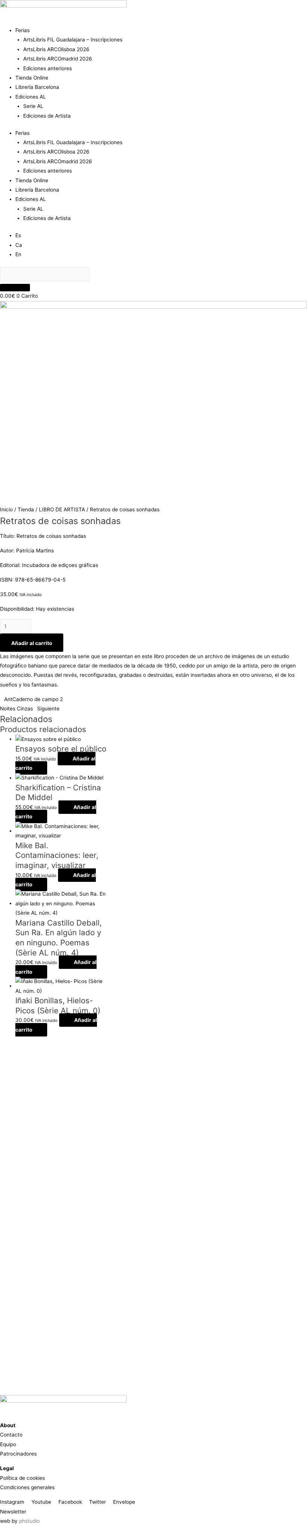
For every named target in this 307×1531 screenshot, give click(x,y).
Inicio (6, 509)
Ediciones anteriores (47, 68)
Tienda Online (31, 78)
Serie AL (33, 106)
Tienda (26, 509)
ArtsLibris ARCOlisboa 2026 (56, 49)
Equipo (8, 1444)
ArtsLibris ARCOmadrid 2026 (57, 59)
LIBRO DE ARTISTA (62, 509)
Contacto (11, 1435)
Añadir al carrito (31, 643)
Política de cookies (22, 1478)
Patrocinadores (18, 1454)
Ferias (22, 30)
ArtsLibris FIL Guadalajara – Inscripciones (72, 40)
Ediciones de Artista (47, 116)
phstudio (29, 1521)
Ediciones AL (30, 97)
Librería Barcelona (37, 87)
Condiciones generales (27, 1487)
